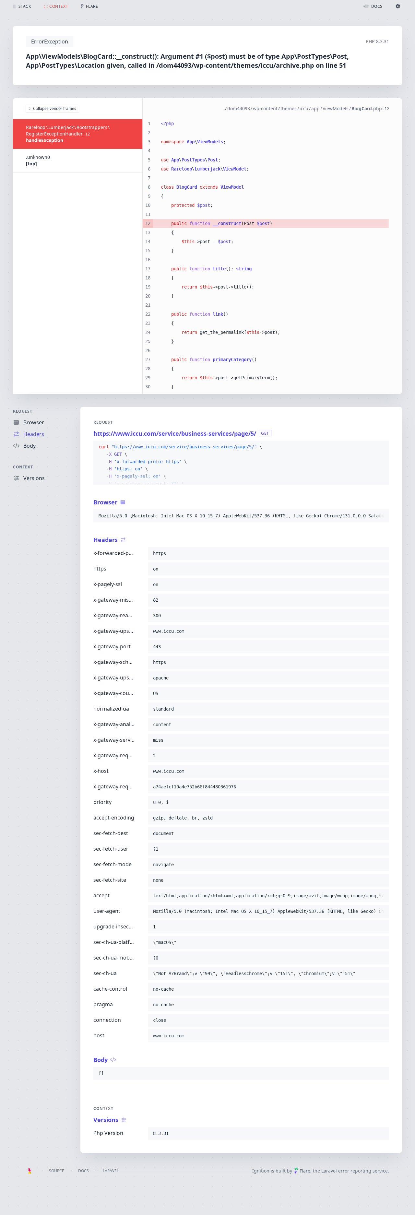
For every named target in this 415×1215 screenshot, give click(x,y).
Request (22, 411)
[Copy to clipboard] (381, 447)
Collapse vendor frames (54, 108)
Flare (305, 1171)
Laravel (111, 1171)
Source (56, 1171)
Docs (83, 1171)
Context (23, 467)
